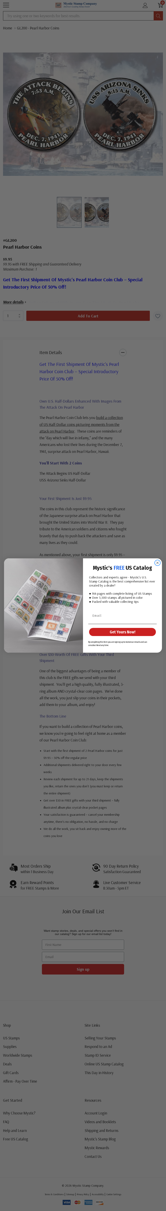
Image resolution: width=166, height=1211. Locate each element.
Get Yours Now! (122, 632)
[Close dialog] (157, 562)
